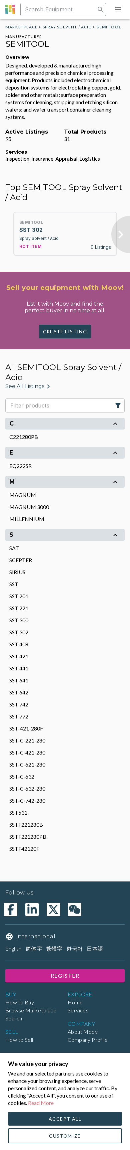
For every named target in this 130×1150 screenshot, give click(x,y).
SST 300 (18, 620)
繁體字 (54, 948)
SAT (14, 548)
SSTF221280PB (27, 836)
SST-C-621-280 (27, 764)
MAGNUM (22, 495)
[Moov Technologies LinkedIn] (32, 909)
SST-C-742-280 (27, 800)
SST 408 (18, 644)
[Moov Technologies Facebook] (10, 909)
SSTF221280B (26, 824)
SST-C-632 (21, 776)
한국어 (74, 948)
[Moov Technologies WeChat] (74, 909)
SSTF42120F (24, 848)
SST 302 (18, 632)
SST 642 (18, 692)
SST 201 (18, 596)
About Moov (83, 1031)
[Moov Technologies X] (53, 909)
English (13, 948)
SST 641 (18, 680)
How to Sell (19, 1039)
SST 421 (18, 656)
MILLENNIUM (26, 519)
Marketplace (21, 26)
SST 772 (18, 716)
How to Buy (19, 1002)
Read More (41, 1103)
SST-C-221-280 (27, 740)
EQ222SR (20, 466)
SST (13, 584)
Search (13, 1018)
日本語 (95, 948)
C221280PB (23, 437)
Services (78, 1010)
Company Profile (88, 1039)
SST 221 (18, 608)
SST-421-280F (26, 728)
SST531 (18, 812)
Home (75, 1002)
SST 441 (18, 668)
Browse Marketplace (30, 1010)
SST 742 (18, 704)
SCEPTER (20, 560)
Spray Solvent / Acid (67, 26)
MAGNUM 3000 (29, 507)
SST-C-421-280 (27, 752)
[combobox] (58, 9)
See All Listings (24, 386)
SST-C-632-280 (27, 788)
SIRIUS (17, 572)
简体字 (34, 948)
